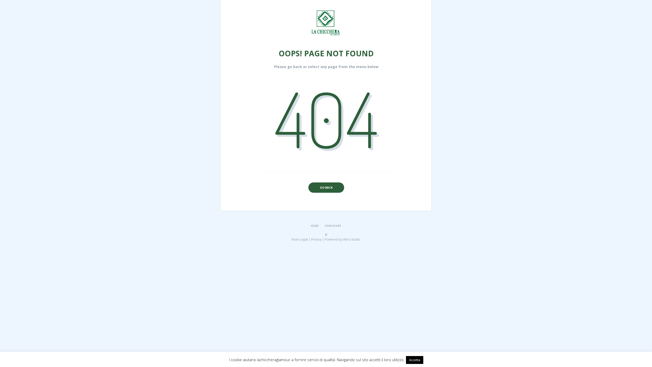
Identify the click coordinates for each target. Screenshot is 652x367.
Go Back (326, 187)
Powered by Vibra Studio (342, 239)
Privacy (316, 239)
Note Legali (300, 239)
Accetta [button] (414, 360)
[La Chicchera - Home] (326, 12)
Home (315, 226)
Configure (333, 226)
